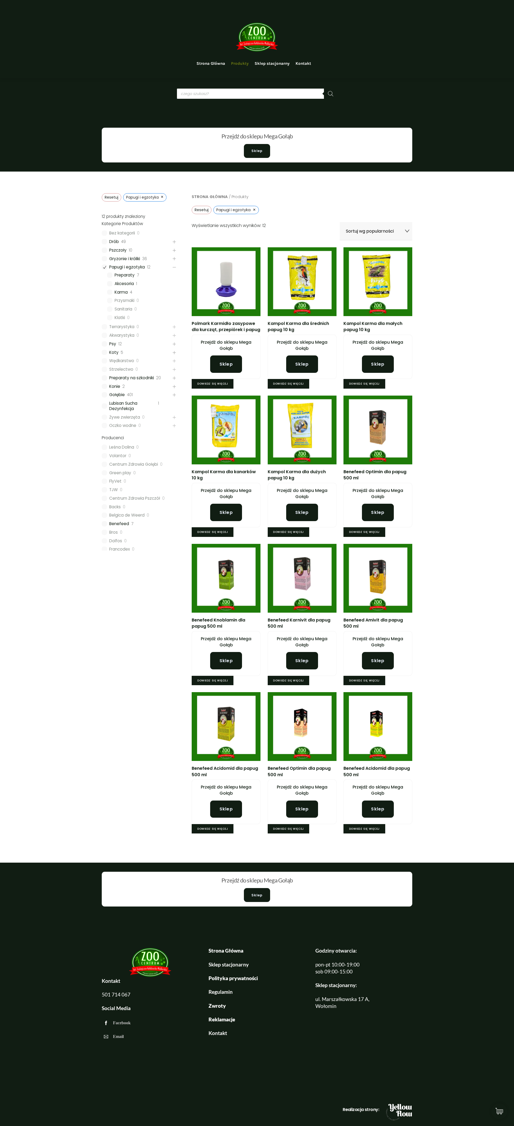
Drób (114, 241)
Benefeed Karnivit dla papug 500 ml (299, 623)
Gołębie (117, 394)
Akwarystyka (121, 335)
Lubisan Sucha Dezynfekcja (123, 406)
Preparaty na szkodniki (131, 378)
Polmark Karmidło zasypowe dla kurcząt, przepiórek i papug (226, 326)
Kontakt (303, 63)
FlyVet (115, 481)
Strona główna (210, 196)
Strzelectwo (121, 369)
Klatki (120, 317)
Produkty (240, 63)
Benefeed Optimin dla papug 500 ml (374, 475)
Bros (113, 532)
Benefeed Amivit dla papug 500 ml (373, 623)
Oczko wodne (122, 425)
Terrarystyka (121, 326)
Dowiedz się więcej (212, 383)
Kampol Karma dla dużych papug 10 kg (297, 475)
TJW (113, 489)
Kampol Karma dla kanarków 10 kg (224, 475)
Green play (120, 473)
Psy (112, 344)
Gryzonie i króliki (124, 258)
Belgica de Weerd (127, 515)
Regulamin (221, 992)
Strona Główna (210, 63)
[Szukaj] (330, 93)
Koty (114, 352)
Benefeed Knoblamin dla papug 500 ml (218, 623)
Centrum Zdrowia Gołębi (133, 464)
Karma (121, 292)
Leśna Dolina (121, 447)
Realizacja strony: (361, 1109)
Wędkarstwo (121, 360)
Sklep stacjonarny (272, 63)
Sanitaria (123, 309)
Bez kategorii (122, 233)
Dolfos (115, 541)
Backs (115, 507)
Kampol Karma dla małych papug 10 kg (372, 326)
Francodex (119, 549)
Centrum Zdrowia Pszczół (134, 498)
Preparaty (125, 275)
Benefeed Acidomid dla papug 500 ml (225, 771)
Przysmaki (124, 300)
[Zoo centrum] (257, 50)
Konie (114, 386)
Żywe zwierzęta (124, 417)
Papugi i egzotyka (127, 267)
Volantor (117, 455)
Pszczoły (118, 250)
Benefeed (119, 523)
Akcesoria (124, 283)
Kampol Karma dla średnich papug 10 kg (298, 326)
